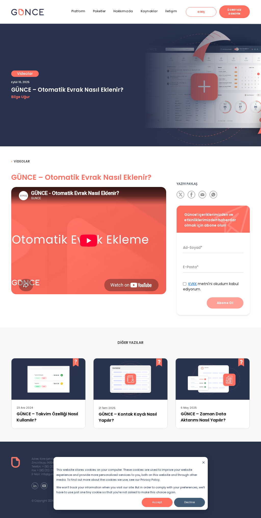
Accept (157, 502)
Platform (78, 11)
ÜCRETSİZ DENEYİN (234, 12)
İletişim (171, 11)
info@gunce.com (51, 474)
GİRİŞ (201, 12)
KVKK (192, 283)
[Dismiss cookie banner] (203, 462)
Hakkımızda (123, 11)
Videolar (22, 161)
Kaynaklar (149, 11)
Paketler (99, 11)
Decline (189, 502)
